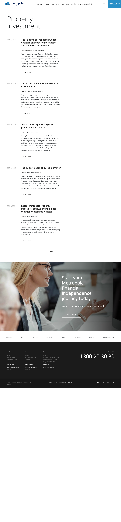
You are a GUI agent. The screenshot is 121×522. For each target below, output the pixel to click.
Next (51, 252)
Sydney (39, 132)
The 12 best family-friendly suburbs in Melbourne (40, 85)
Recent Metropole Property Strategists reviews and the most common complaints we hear (38, 208)
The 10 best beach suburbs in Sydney (41, 167)
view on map (10, 364)
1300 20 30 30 (97, 356)
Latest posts (28, 50)
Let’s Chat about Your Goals (114, 4)
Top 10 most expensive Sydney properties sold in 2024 (37, 126)
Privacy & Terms (53, 382)
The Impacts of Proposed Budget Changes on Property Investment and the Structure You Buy (38, 42)
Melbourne (28, 91)
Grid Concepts (68, 382)
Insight (23, 50)
